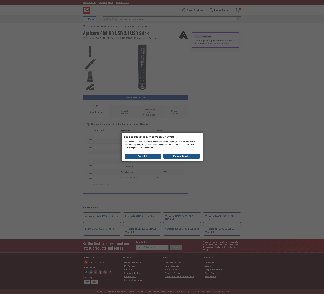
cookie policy (132, 147)
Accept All (143, 156)
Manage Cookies (181, 156)
